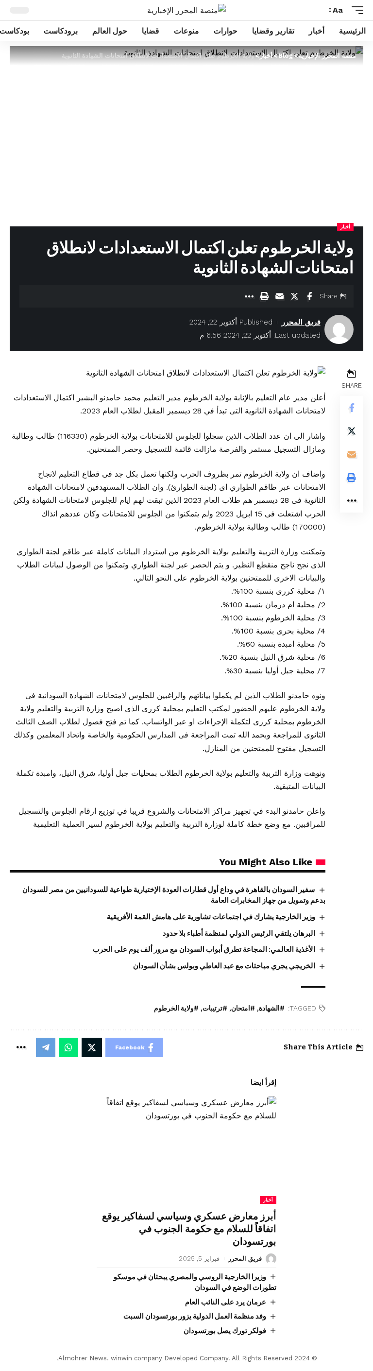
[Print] (264, 296)
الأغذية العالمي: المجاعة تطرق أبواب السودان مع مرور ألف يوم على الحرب (204, 949)
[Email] (279, 296)
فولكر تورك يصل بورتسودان (225, 1330)
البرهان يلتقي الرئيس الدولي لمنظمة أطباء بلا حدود (239, 933)
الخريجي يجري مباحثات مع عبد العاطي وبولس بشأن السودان (224, 965)
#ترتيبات (215, 1008)
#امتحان (243, 1008)
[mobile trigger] (355, 10)
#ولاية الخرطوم (176, 1008)
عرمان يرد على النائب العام (225, 1302)
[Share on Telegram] (45, 1047)
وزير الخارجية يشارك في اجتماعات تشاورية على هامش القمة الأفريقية (211, 916)
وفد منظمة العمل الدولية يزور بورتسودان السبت (194, 1316)
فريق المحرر (301, 322)
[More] (249, 296)
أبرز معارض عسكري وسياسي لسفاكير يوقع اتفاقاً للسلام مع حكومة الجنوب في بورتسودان (189, 1228)
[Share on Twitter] (294, 296)
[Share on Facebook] (309, 296)
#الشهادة (272, 1008)
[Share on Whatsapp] (68, 1047)
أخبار (345, 226)
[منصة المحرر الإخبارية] (186, 10)
